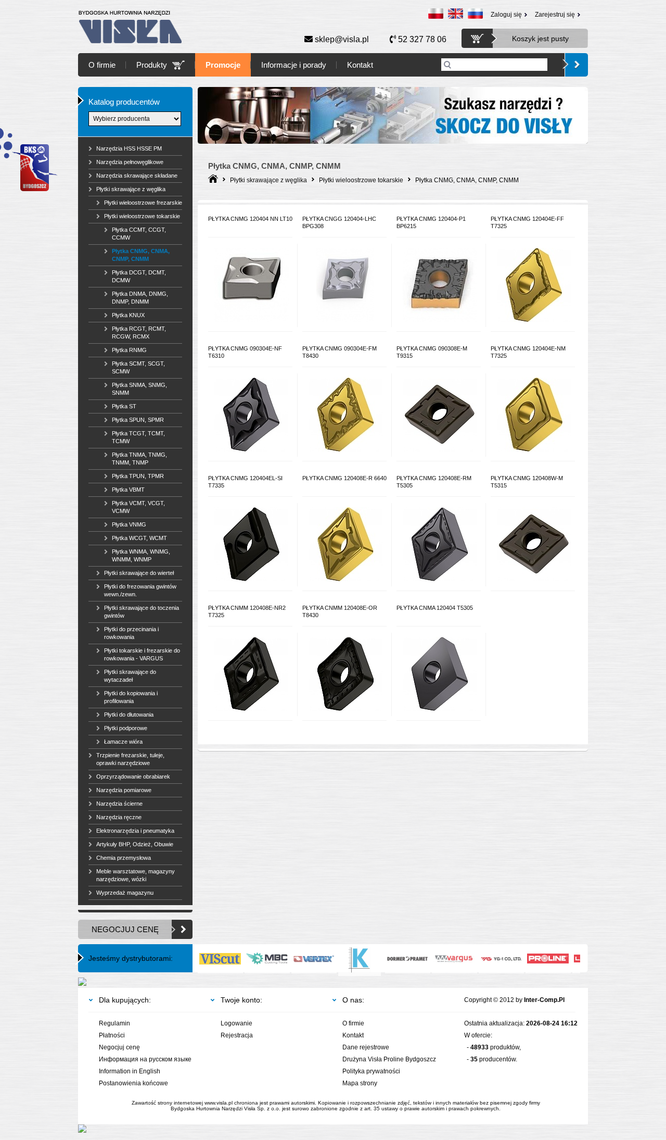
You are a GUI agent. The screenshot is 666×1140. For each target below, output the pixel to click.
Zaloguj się (506, 14)
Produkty (151, 64)
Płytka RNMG (129, 350)
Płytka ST (124, 406)
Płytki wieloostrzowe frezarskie (143, 202)
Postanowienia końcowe (133, 1083)
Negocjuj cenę (119, 1047)
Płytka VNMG (129, 524)
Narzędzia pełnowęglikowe (129, 162)
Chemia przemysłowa (123, 858)
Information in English (129, 1071)
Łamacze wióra (123, 741)
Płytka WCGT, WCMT (139, 538)
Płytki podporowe (125, 728)
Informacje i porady (293, 64)
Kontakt (360, 64)
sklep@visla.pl (341, 39)
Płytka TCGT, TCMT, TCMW (138, 437)
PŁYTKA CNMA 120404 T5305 (434, 608)
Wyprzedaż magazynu (124, 893)
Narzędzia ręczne (119, 817)
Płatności (112, 1035)
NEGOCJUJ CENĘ (125, 929)
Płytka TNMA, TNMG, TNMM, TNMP (139, 459)
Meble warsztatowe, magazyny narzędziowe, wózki (135, 875)
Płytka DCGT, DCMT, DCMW (139, 276)
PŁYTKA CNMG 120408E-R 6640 (344, 478)
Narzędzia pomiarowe (123, 790)
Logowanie (236, 1023)
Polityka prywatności (371, 1071)
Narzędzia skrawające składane (136, 175)
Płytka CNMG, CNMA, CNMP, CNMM (141, 255)
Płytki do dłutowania (128, 714)
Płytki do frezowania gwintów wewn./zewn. (140, 590)
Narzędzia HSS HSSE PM (129, 148)
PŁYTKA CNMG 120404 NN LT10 (250, 219)
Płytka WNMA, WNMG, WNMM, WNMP (141, 555)
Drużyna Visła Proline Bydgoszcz (389, 1059)
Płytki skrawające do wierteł (139, 573)
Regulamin (114, 1023)
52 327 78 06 (421, 39)
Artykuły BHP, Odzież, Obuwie (134, 844)
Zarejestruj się (555, 14)
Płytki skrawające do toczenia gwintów (141, 612)
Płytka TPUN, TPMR (138, 476)
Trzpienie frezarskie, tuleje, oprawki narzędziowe (130, 759)
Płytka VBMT (128, 489)
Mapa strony (359, 1083)
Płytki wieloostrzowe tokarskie (142, 216)
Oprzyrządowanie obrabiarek (133, 776)
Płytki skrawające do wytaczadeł (130, 676)
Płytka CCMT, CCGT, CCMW (139, 234)
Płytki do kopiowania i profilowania (131, 697)
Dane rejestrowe (365, 1047)
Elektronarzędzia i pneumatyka (135, 831)
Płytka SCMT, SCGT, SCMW (138, 367)
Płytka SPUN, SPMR (138, 420)
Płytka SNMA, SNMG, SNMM (139, 389)
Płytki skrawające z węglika (130, 189)
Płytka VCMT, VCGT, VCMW (138, 507)
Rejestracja (237, 1035)
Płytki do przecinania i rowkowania (131, 633)
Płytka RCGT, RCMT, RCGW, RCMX (139, 332)
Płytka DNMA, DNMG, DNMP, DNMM (140, 298)
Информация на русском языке (145, 1059)
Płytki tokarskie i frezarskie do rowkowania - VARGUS (142, 654)
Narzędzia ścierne (119, 803)
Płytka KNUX (128, 315)
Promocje (223, 64)
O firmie (102, 64)
